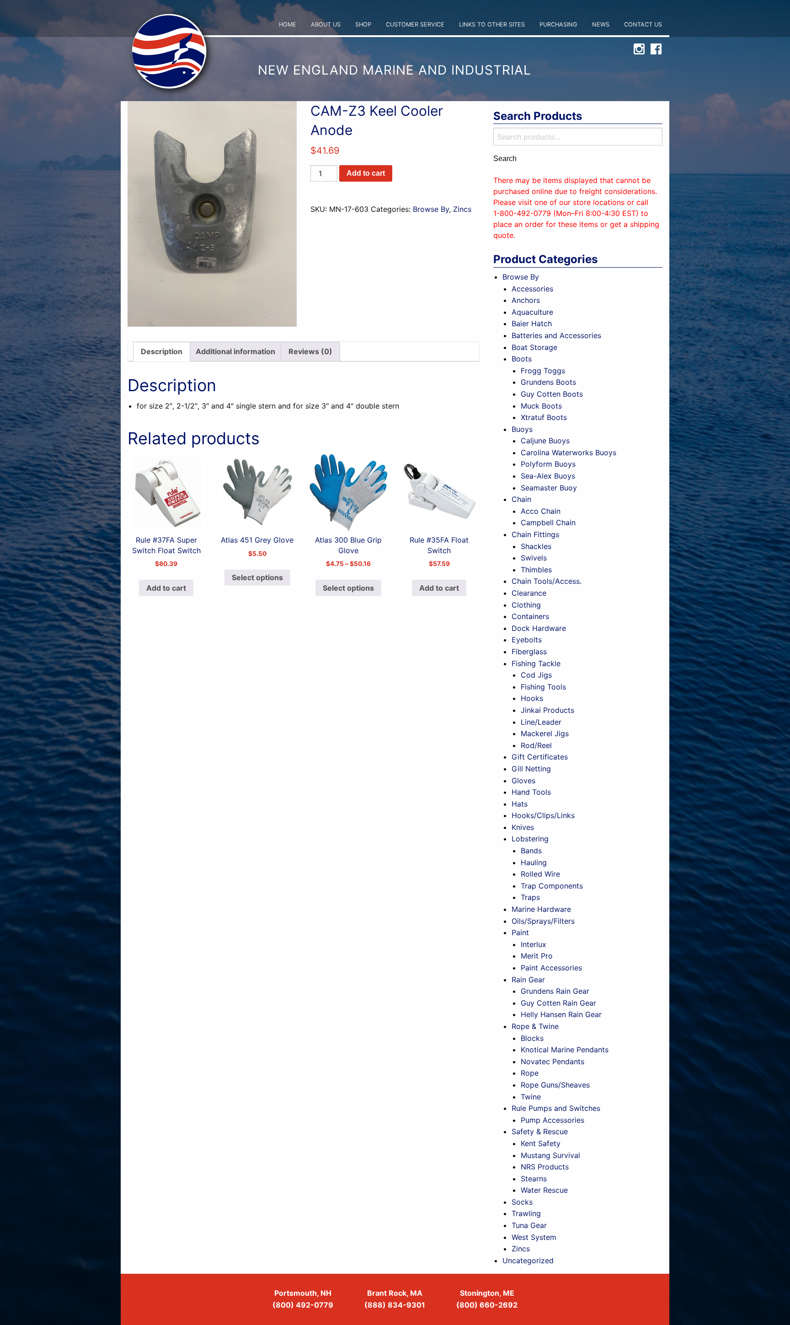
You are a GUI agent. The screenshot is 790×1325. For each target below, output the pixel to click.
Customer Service (415, 24)
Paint (520, 932)
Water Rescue (544, 1190)
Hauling (534, 862)
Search (505, 158)
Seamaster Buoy (549, 487)
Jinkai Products (547, 710)
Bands (531, 850)
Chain (521, 499)
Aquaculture (532, 312)
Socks (522, 1202)
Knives (523, 827)
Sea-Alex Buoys (548, 475)
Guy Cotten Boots (552, 394)
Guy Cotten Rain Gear (558, 1002)
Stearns (534, 1178)
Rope (530, 1072)
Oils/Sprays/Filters (543, 921)
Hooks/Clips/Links (543, 815)
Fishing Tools (543, 686)
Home (287, 24)
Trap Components (552, 885)
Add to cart (366, 173)
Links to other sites (492, 24)
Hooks (532, 698)
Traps (530, 897)
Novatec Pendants (552, 1061)
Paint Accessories (551, 967)
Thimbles (536, 569)
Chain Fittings (535, 534)
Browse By (431, 209)
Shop (363, 24)
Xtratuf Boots (544, 417)
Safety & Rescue (540, 1131)
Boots (522, 358)
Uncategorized (528, 1260)
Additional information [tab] (235, 351)
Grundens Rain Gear (555, 991)
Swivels (534, 557)
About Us (326, 24)
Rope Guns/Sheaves (555, 1084)
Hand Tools (531, 792)
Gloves (523, 780)
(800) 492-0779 (302, 1304)
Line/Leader (541, 722)
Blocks (532, 1038)
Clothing (526, 604)
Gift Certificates (540, 756)
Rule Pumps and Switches (556, 1108)
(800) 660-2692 (487, 1304)
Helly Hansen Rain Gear (561, 1014)
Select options (257, 577)
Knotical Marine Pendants (565, 1049)
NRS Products (545, 1166)
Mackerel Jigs (545, 733)
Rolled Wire (540, 873)
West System (534, 1237)
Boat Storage (534, 347)
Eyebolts (527, 639)
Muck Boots (541, 405)
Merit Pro (537, 955)
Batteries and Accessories (556, 335)
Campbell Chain (548, 522)
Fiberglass (529, 651)
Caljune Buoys (545, 440)
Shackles (536, 546)
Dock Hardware (539, 628)
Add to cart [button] (166, 587)
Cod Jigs (536, 674)
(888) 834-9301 (394, 1304)
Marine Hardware (541, 909)
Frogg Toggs (543, 370)
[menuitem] (288, 25)
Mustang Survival (550, 1155)
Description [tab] (161, 351)
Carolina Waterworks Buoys (568, 452)
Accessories (532, 288)
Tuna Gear (529, 1225)
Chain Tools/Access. (547, 581)
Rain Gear (528, 979)
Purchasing (558, 24)
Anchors (526, 300)
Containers (530, 616)
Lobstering (530, 838)
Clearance (529, 593)
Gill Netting (531, 768)
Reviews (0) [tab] (310, 351)
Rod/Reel (536, 745)
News (600, 24)
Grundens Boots (548, 382)
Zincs (462, 209)
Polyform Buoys (548, 464)
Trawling (526, 1213)
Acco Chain (540, 511)
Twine (531, 1096)
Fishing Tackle (536, 663)
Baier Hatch (532, 323)
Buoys (522, 429)
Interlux (533, 944)
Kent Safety (540, 1143)
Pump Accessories (552, 1120)
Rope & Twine (535, 1026)
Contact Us (643, 24)
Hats (520, 803)
